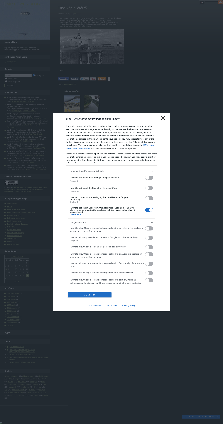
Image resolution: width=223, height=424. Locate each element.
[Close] (164, 119)
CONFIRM (89, 295)
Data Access (111, 305)
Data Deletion (94, 305)
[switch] (149, 178)
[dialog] (111, 212)
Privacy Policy (128, 305)
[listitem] (111, 171)
